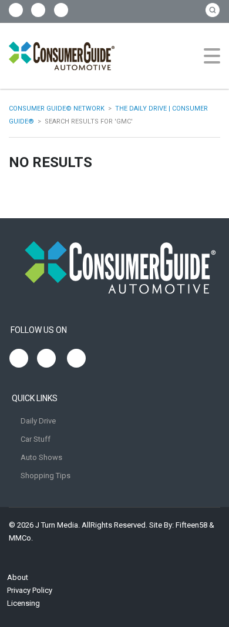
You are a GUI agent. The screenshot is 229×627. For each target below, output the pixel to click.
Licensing (23, 603)
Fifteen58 (191, 525)
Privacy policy (29, 590)
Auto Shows (41, 457)
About (17, 577)
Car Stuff (35, 439)
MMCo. (21, 537)
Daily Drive (38, 420)
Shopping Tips (45, 475)
